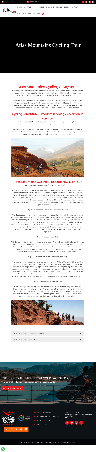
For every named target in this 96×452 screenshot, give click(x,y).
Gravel (59, 7)
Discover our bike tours (12, 388)
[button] (47, 333)
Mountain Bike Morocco (38, 442)
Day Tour (74, 7)
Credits (74, 442)
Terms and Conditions (64, 442)
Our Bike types (42, 424)
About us (27, 7)
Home (19, 7)
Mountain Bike (38, 7)
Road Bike (50, 7)
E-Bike (66, 7)
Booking (37, 14)
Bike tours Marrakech (45, 412)
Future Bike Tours (43, 420)
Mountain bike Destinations (47, 416)
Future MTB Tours (24, 14)
